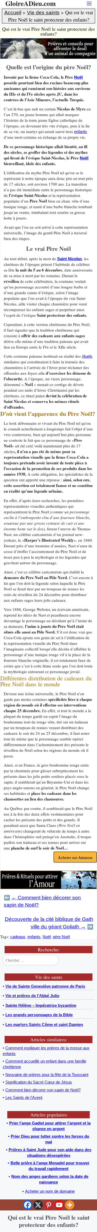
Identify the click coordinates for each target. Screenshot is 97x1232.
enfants (80, 131)
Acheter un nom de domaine (50, 1191)
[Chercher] (89, 960)
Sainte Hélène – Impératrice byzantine (40, 1005)
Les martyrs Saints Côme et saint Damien (44, 1024)
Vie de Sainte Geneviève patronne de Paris (45, 986)
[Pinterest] (48, 1205)
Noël (78, 77)
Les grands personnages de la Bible (39, 1014)
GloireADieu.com (30, 3)
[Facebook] (27, 1205)
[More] (69, 1205)
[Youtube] (59, 1205)
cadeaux (17, 936)
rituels (87, 356)
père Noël (61, 936)
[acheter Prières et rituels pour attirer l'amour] (48, 887)
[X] (38, 1205)
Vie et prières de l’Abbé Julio (32, 995)
